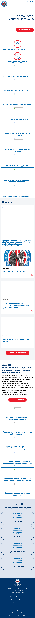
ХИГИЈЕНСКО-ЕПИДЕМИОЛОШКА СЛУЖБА (17, 150)
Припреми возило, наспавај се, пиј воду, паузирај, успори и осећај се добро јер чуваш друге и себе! (16, 242)
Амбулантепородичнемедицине (17, 515)
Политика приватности (17, 610)
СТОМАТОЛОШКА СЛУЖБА (17, 119)
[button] (33, 4)
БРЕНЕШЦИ (17, 566)
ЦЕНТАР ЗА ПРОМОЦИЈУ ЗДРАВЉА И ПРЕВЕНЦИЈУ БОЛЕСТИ (18, 181)
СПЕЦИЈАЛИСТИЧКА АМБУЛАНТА (15, 76)
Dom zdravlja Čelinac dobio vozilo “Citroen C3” (15, 340)
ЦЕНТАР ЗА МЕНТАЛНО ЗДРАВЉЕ (15, 166)
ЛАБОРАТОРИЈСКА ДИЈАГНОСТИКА (16, 90)
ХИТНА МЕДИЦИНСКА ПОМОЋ (14, 50)
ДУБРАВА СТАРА (17, 551)
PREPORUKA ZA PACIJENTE (13, 272)
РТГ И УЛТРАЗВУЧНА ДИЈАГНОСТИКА (17, 105)
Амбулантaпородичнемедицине (17, 530)
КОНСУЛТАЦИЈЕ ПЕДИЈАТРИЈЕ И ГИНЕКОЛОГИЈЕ (17, 134)
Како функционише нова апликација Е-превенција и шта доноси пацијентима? (15, 305)
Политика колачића (17, 613)
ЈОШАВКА (17, 536)
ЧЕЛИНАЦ (17, 521)
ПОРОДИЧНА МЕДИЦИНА (17, 62)
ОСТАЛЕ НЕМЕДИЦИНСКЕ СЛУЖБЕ (16, 196)
